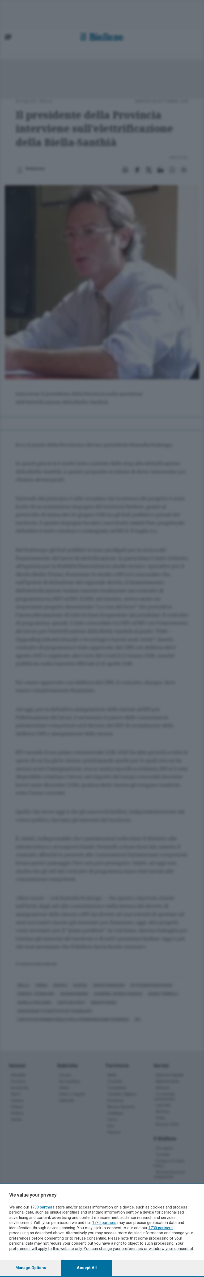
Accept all (87, 1267)
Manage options (30, 1267)
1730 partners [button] (42, 1207)
